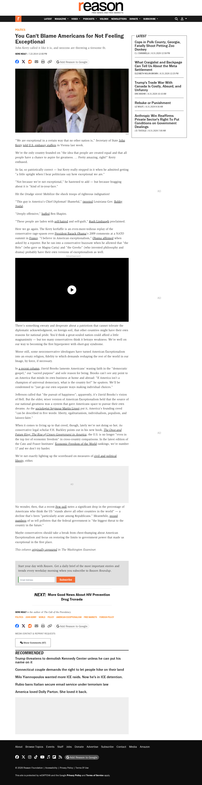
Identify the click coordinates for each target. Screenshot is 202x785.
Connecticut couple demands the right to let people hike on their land (69, 669)
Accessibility (51, 767)
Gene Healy (20, 53)
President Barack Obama (70, 233)
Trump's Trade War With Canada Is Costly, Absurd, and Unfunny (158, 86)
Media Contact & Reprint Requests (35, 633)
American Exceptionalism (68, 617)
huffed (46, 213)
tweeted (88, 201)
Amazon (145, 746)
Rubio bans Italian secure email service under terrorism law (61, 684)
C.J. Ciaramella (142, 53)
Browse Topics (34, 746)
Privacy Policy (66, 767)
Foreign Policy (106, 617)
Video (74, 18)
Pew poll (61, 506)
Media (133, 746)
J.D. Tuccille (140, 130)
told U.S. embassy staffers (39, 145)
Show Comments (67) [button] (34, 642)
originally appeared (44, 549)
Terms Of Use (82, 767)
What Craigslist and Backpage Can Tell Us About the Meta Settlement (158, 66)
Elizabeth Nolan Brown (146, 73)
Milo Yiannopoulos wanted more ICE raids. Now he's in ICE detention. (69, 677)
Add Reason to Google (73, 62)
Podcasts (89, 18)
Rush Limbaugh (99, 221)
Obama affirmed (103, 238)
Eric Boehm (140, 93)
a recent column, (29, 368)
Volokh (104, 18)
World (42, 617)
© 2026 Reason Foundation (29, 767)
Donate (134, 18)
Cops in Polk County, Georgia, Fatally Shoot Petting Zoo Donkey (158, 46)
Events (50, 746)
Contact (121, 746)
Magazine (61, 18)
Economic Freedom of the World (76, 444)
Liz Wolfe (139, 106)
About (18, 746)
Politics (20, 30)
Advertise (92, 746)
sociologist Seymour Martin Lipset (57, 408)
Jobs (69, 746)
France (33, 238)
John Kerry (31, 617)
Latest (48, 18)
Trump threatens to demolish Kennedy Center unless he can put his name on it (68, 660)
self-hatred (61, 221)
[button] (184, 18)
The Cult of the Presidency (57, 612)
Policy (51, 617)
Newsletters (119, 18)
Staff (60, 746)
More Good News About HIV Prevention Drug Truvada (72, 597)
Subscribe (149, 18)
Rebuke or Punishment (153, 102)
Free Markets (90, 617)
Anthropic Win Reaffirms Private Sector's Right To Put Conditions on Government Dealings (157, 121)
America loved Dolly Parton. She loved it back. (51, 691)
